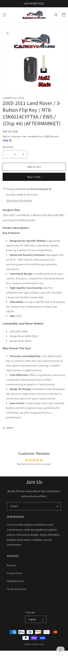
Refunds (11, 565)
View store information (19, 200)
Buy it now (34, 176)
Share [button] (10, 427)
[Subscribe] (57, 506)
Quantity (8, 147)
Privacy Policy (14, 573)
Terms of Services (16, 589)
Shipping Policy (15, 581)
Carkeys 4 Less (37, 644)
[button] (4, 15)
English (32, 619)
